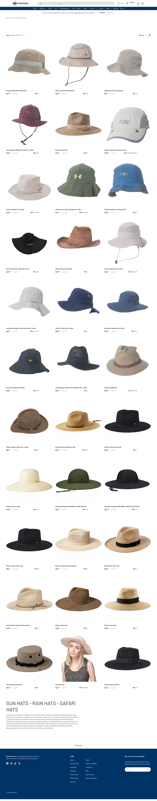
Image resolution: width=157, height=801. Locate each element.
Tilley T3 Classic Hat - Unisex (64, 328)
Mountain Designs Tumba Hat (15, 388)
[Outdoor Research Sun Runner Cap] (127, 124)
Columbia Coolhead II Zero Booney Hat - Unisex (21, 328)
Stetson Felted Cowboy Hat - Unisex (17, 447)
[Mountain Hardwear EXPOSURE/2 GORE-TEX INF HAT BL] (127, 480)
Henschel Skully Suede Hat (63, 269)
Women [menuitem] (42, 8)
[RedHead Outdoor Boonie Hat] (127, 64)
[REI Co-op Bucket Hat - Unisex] (127, 243)
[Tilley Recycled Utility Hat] (29, 659)
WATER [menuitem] (92, 8)
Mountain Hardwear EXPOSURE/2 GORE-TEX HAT (70, 506)
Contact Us (89, 767)
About (72, 760)
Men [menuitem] (34, 8)
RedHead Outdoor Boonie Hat (113, 91)
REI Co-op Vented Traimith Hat (64, 91)
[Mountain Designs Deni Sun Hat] (127, 302)
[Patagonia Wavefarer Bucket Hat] (29, 64)
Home (7, 17)
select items (77, 13)
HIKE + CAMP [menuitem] (76, 8)
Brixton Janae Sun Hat (13, 506)
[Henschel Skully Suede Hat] (78, 243)
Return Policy (90, 774)
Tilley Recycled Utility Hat (14, 685)
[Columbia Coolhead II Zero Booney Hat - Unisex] (29, 302)
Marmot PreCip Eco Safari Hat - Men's (17, 269)
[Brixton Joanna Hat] (78, 124)
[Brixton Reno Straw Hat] (127, 540)
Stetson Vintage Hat (110, 388)
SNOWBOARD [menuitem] (64, 8)
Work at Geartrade (91, 778)
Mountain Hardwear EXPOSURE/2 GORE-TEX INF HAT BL (122, 506)
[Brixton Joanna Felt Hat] (127, 659)
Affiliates (73, 771)
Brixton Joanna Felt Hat (111, 685)
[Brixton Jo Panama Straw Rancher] (78, 540)
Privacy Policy (74, 778)
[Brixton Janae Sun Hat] (29, 480)
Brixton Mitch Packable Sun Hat (65, 447)
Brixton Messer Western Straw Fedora (18, 625)
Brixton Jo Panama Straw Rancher (66, 566)
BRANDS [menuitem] (116, 8)
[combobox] (76, 3)
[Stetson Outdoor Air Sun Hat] (29, 183)
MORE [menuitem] (108, 8)
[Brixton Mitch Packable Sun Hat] (78, 421)
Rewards (72, 782)
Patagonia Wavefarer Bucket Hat (16, 91)
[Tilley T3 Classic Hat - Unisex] (78, 302)
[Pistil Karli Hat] (78, 659)
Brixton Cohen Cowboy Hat (112, 447)
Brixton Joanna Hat (61, 150)
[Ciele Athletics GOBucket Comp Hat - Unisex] (29, 124)
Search (88, 760)
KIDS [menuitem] (49, 8)
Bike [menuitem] (85, 8)
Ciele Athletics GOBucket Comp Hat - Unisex (20, 150)
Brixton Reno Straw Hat (111, 566)
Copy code (111, 12)
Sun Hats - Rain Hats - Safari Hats (18, 17)
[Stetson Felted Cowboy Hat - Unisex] (29, 421)
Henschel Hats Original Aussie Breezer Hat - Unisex (71, 388)
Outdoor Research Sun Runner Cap (115, 150)
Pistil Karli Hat (60, 685)
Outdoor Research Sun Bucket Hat (115, 209)
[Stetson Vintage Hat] (127, 361)
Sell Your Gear (74, 764)
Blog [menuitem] (122, 8)
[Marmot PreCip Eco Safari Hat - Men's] (29, 243)
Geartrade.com (13, 792)
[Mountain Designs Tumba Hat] (29, 361)
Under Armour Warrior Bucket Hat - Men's (68, 209)
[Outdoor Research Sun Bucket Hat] (127, 183)
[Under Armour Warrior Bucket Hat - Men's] (78, 183)
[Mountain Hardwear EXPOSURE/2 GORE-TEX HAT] (78, 480)
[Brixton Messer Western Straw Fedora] (29, 599)
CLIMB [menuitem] (100, 8)
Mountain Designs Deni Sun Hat (114, 328)
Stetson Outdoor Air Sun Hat (15, 209)
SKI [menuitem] (56, 8)
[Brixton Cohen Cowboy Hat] (127, 421)
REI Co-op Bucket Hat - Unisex (113, 269)
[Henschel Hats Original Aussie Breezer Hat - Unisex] (78, 361)
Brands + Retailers (91, 764)
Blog (87, 771)
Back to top (78, 745)
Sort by (8, 35)
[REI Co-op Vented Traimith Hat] (78, 64)
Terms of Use (74, 774)
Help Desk (73, 767)
